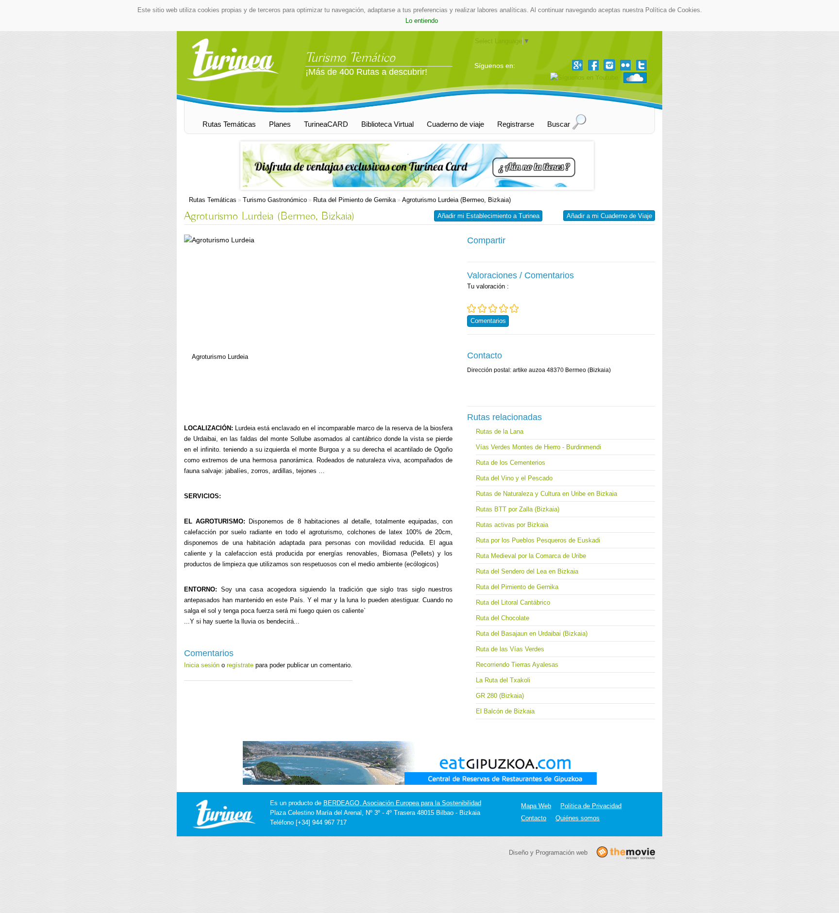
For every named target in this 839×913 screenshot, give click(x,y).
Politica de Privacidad (590, 806)
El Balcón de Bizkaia (505, 711)
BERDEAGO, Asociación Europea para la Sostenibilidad (402, 803)
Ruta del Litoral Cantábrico (513, 602)
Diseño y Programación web (548, 852)
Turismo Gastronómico (275, 199)
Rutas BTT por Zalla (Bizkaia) (517, 509)
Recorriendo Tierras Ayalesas (517, 664)
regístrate (240, 665)
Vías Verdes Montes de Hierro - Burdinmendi (538, 447)
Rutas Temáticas (212, 199)
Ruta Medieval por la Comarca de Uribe (531, 555)
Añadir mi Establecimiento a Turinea (488, 216)
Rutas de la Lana (499, 431)
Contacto (533, 818)
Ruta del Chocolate (502, 618)
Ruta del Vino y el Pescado (514, 478)
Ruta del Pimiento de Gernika (354, 199)
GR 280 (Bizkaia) (500, 695)
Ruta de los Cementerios (510, 462)
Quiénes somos (577, 818)
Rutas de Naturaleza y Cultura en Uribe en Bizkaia (546, 493)
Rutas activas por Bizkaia (512, 524)
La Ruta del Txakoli (503, 680)
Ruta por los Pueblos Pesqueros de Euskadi (538, 540)
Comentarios (488, 320)
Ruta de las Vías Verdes (510, 649)
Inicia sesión (201, 665)
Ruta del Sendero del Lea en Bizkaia (527, 571)
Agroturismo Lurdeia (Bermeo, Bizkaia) (456, 199)
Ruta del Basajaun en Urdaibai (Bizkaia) (531, 633)
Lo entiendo (421, 20)
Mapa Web (536, 806)
